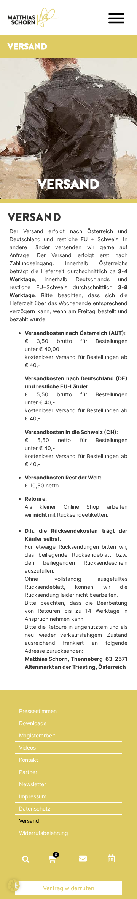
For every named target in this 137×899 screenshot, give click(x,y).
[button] (25, 859)
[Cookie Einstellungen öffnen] (14, 889)
